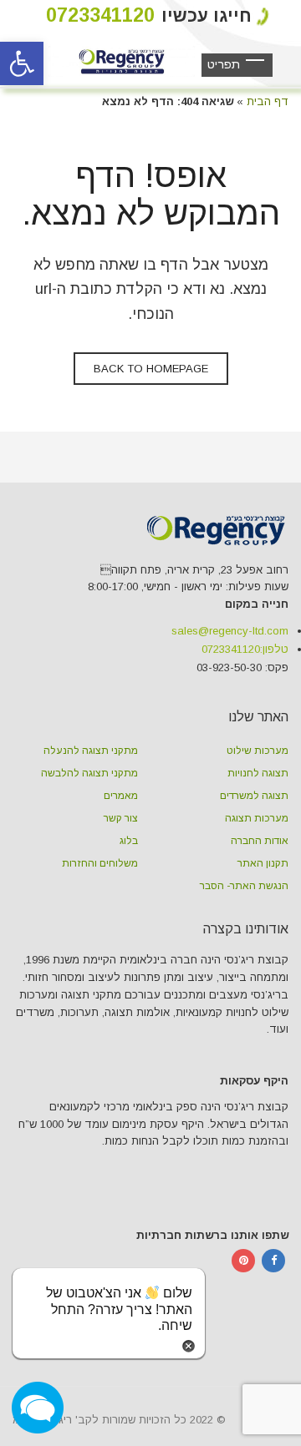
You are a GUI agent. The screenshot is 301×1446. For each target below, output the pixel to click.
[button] (21, 63)
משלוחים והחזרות (100, 863)
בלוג (129, 841)
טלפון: (245, 649)
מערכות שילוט (257, 750)
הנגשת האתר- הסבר (244, 886)
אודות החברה (259, 841)
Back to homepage (151, 368)
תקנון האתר (262, 863)
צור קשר (121, 818)
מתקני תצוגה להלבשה (89, 773)
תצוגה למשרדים (254, 795)
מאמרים (121, 795)
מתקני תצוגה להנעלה (90, 750)
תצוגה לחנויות (257, 773)
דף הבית (267, 101)
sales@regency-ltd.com (229, 630)
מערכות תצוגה (256, 818)
